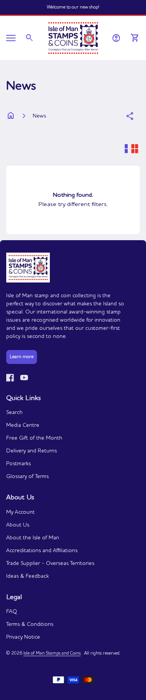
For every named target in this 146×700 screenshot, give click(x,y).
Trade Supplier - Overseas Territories (50, 563)
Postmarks (18, 463)
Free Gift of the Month (34, 438)
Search (14, 412)
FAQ (11, 611)
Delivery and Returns (31, 451)
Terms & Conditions (29, 624)
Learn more (21, 357)
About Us (17, 525)
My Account (20, 512)
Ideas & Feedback (27, 576)
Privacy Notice (23, 637)
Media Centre (22, 425)
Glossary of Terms (27, 476)
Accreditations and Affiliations (41, 550)
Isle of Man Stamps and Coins (52, 653)
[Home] (73, 37)
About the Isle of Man (32, 538)
